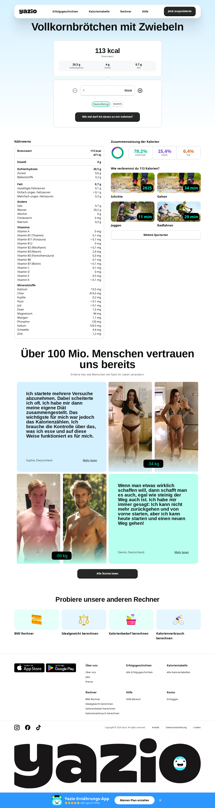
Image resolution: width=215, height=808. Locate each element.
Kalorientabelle (99, 11)
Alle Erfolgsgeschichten (139, 672)
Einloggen (172, 699)
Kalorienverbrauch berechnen (102, 713)
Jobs (87, 677)
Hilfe (145, 11)
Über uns (90, 672)
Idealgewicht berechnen (99, 703)
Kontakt (155, 727)
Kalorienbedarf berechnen (100, 708)
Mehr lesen (90, 460)
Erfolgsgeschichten (65, 11)
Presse (89, 681)
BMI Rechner (92, 699)
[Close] (160, 800)
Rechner (125, 11)
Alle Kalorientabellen (178, 672)
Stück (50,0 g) (101, 104)
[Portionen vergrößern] (140, 90)
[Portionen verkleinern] (75, 90)
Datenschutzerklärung (176, 727)
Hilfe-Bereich (133, 699)
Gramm (117, 103)
